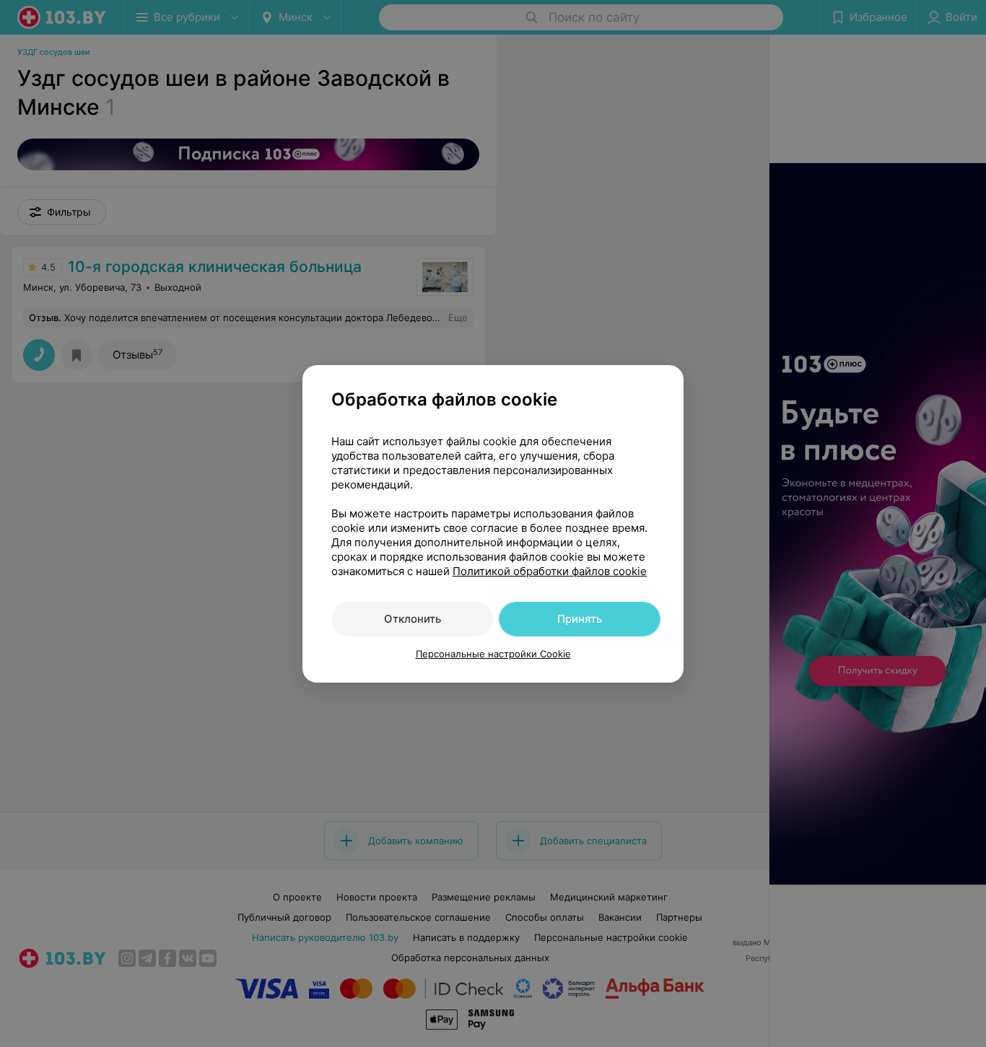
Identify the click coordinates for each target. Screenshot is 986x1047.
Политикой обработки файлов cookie (550, 571)
